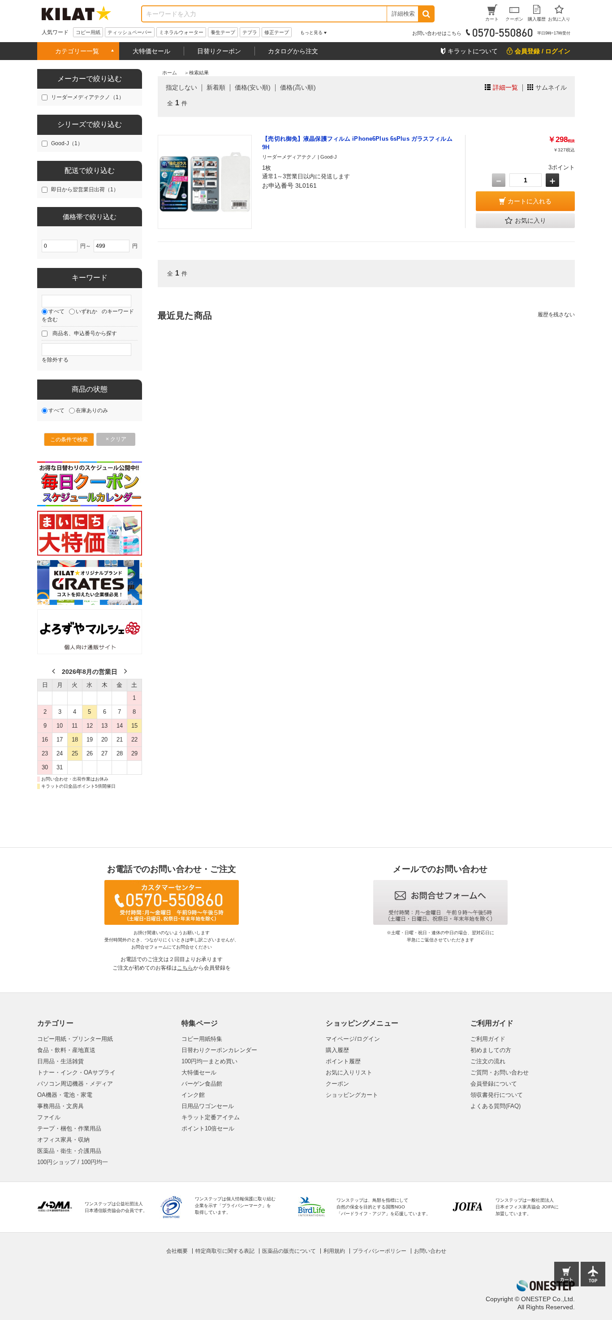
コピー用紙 (88, 32)
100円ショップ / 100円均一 (72, 1162)
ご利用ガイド (487, 1038)
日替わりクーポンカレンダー (219, 1050)
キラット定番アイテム (210, 1117)
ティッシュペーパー (130, 32)
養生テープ (223, 32)
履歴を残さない (556, 314)
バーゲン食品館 (201, 1083)
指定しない (181, 87)
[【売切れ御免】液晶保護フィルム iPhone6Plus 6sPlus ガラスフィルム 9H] (205, 182)
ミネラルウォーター (181, 32)
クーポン (337, 1083)
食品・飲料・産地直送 (66, 1050)
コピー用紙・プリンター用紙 (75, 1038)
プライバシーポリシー (379, 1251)
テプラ (249, 32)
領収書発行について (496, 1094)
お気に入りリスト (349, 1072)
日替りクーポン (219, 51)
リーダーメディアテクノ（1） (87, 97)
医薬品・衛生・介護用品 (69, 1150)
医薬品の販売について (289, 1251)
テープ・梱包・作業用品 (69, 1128)
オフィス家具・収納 (63, 1139)
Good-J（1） (67, 143)
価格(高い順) (298, 87)
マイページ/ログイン (353, 1038)
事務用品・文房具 (60, 1106)
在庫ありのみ (92, 410)
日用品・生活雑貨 (60, 1061)
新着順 (216, 87)
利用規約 (334, 1251)
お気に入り (530, 220)
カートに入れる (530, 201)
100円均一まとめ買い (209, 1061)
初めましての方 (490, 1050)
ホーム (169, 72)
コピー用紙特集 (201, 1038)
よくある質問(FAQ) (495, 1106)
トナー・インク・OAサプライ (76, 1072)
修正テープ (276, 32)
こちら (185, 968)
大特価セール (151, 51)
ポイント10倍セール (207, 1128)
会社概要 (177, 1251)
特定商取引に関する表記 (224, 1251)
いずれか (86, 311)
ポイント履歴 (343, 1061)
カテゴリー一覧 (77, 51)
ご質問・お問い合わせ (499, 1072)
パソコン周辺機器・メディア (75, 1083)
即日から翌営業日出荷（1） (85, 189)
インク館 (193, 1094)
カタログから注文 (293, 51)
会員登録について (493, 1083)
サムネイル (551, 87)
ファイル (48, 1117)
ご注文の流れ (487, 1061)
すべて (56, 311)
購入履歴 (337, 1050)
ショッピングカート (352, 1094)
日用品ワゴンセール (207, 1106)
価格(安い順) (253, 87)
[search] (426, 14)
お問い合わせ (430, 1251)
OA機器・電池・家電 (64, 1094)
